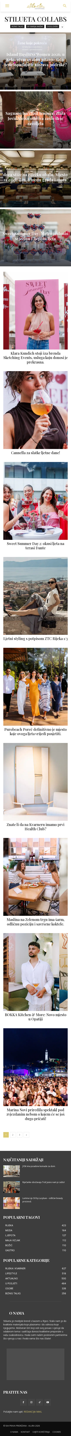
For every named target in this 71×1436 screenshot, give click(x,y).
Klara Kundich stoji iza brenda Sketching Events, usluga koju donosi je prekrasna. (35, 357)
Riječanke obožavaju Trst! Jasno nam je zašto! (43, 1182)
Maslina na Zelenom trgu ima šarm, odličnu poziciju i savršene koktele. (36, 921)
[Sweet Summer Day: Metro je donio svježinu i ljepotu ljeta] (35, 237)
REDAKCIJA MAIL (33, 1411)
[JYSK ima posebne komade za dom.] (11, 1171)
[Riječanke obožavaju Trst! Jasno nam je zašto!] (11, 1187)
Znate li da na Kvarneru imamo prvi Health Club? (35, 826)
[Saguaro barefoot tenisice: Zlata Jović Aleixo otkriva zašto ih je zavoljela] (35, 120)
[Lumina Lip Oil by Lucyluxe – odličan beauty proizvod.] (11, 1203)
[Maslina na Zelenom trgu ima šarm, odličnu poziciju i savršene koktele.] (35, 877)
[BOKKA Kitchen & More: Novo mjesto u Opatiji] (35, 972)
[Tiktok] (39, 1402)
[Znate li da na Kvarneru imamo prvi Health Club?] (35, 782)
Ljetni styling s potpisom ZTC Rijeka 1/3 (35, 638)
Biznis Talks (17, 26)
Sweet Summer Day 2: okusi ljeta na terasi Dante (35, 545)
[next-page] (26, 1135)
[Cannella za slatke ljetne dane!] (35, 410)
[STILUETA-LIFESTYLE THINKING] (35, 6)
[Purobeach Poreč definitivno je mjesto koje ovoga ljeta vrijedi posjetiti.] (35, 687)
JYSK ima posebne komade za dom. (38, 1166)
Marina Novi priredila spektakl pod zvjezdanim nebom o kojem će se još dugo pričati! (35, 1114)
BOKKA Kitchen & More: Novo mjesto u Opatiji (35, 1016)
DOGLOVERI (52, 26)
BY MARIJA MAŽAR (35, 26)
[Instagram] (31, 1402)
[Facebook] (23, 1402)
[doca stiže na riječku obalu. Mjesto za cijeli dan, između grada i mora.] (35, 178)
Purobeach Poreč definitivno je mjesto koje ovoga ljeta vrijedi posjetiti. (35, 731)
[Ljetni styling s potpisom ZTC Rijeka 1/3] (35, 596)
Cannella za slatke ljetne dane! (35, 452)
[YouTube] (47, 1402)
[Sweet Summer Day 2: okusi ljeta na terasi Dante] (35, 501)
